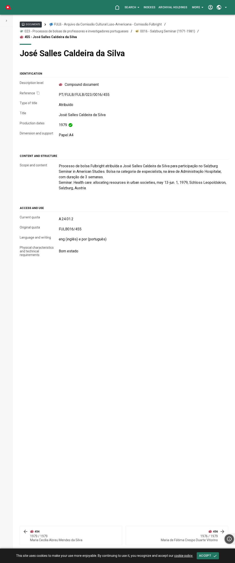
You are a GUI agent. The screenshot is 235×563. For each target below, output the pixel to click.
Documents (31, 24)
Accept (205, 555)
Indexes (149, 7)
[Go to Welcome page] (117, 7)
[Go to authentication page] (210, 7)
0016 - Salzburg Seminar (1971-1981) (167, 31)
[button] (131, 7)
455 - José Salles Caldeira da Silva (51, 37)
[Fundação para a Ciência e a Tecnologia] (8, 7)
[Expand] (6, 20)
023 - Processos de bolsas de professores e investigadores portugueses (77, 31)
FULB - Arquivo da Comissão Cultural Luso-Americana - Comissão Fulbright (108, 24)
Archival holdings (172, 7)
